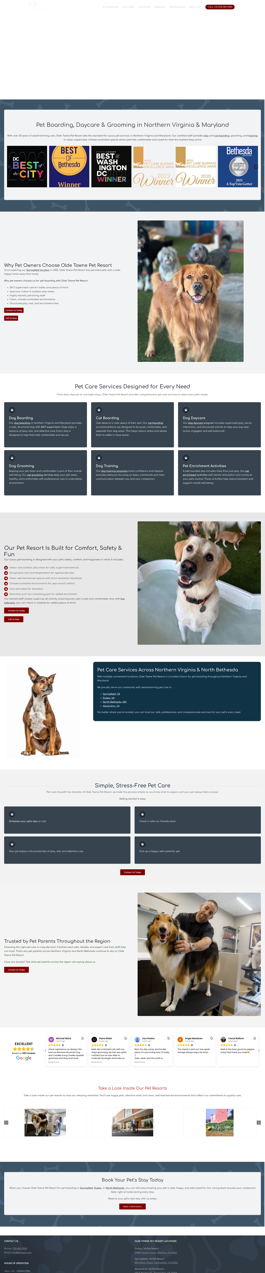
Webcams (159, 7)
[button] (259, 1051)
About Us (195, 7)
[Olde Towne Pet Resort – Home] (39, 7)
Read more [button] (53, 1062)
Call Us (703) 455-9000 (220, 7)
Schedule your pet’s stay (23, 821)
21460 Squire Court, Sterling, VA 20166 (156, 1252)
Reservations (177, 7)
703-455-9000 (20, 1248)
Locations (144, 7)
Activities (128, 7)
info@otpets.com (22, 1252)
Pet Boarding (110, 7)
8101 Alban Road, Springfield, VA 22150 (156, 1263)
